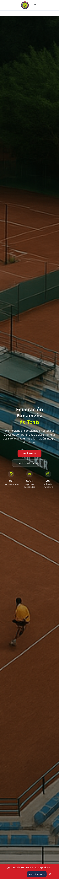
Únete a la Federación (29, 463)
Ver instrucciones (37, 874)
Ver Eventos (29, 453)
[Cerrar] (50, 874)
